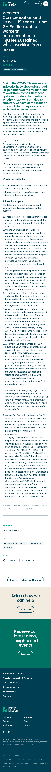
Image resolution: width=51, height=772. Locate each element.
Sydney (6, 721)
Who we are (9, 691)
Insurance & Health (13, 673)
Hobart (27, 725)
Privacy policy (8, 759)
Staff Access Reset (35, 759)
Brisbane (7, 717)
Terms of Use (22, 759)
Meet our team (11, 682)
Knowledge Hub (11, 687)
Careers (7, 696)
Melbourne (8, 725)
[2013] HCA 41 (16, 506)
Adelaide (28, 717)
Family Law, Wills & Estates (17, 678)
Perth (26, 721)
